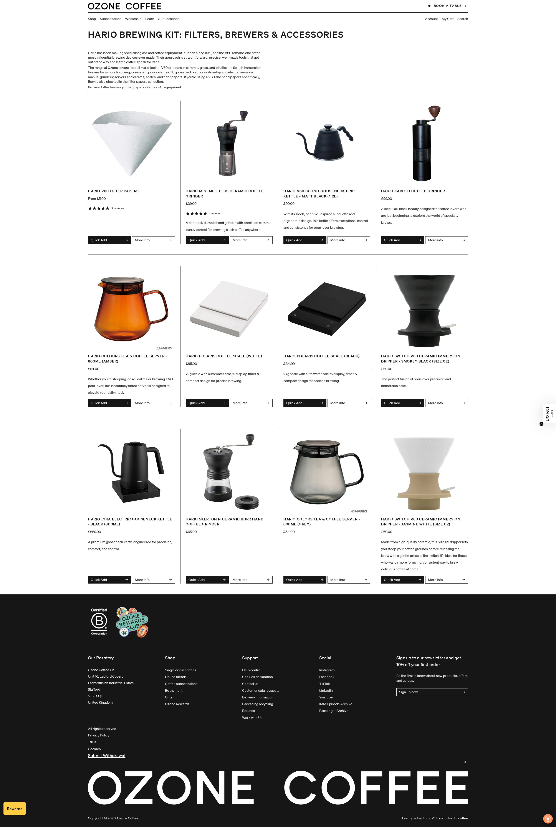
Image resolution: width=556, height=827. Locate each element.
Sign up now (408, 692)
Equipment (173, 690)
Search (462, 19)
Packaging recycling (257, 704)
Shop (92, 19)
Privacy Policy (98, 735)
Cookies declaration (257, 677)
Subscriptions (110, 19)
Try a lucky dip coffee (452, 818)
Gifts (168, 697)
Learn (149, 19)
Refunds (248, 710)
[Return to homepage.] (278, 788)
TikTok (324, 683)
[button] (549, 413)
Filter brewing (112, 87)
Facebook (326, 677)
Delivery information (257, 697)
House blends (176, 677)
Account (431, 19)
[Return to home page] (124, 6)
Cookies (94, 749)
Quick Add (99, 240)
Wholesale (133, 19)
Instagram (327, 670)
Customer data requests (260, 690)
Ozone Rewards (177, 704)
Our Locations (168, 19)
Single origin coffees (180, 670)
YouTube (326, 697)
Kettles (151, 87)
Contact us (250, 683)
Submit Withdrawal (106, 755)
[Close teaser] (541, 424)
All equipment (170, 87)
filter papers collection (145, 81)
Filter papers (134, 87)
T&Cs (92, 742)
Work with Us (252, 717)
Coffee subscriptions (181, 683)
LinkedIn (326, 690)
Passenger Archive (333, 710)
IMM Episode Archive (335, 704)
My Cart (448, 19)
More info (142, 240)
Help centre (251, 670)
